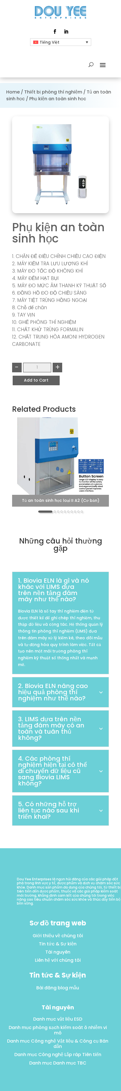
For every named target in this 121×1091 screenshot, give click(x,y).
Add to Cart (36, 380)
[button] (45, 512)
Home (13, 92)
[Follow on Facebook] (54, 31)
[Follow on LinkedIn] (66, 31)
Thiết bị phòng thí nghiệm (53, 92)
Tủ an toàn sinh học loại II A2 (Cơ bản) (60, 500)
